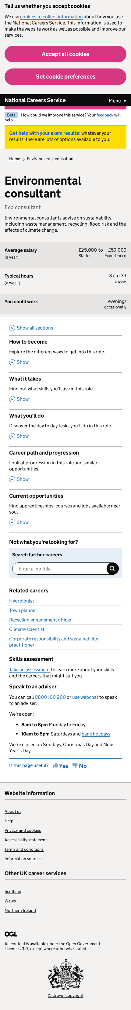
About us (13, 811)
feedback (105, 115)
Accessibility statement (26, 839)
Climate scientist (26, 629)
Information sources (23, 858)
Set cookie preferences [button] (65, 76)
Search (113, 568)
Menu (115, 101)
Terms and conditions (24, 849)
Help (9, 821)
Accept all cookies (65, 53)
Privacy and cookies (23, 830)
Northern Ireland (20, 910)
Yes (63, 765)
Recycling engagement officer (40, 620)
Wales (10, 901)
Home (14, 158)
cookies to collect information (51, 17)
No (83, 765)
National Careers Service (35, 100)
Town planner (23, 610)
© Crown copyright (65, 995)
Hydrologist (21, 601)
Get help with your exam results (44, 133)
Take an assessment (29, 670)
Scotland (13, 891)
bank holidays (96, 734)
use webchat (85, 697)
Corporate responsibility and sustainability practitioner (53, 642)
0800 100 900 (50, 697)
